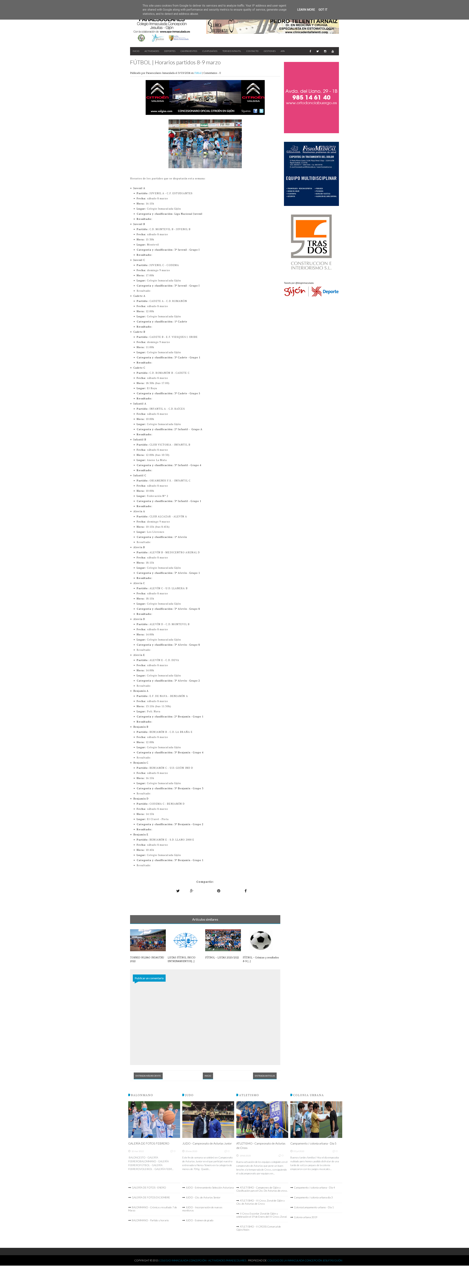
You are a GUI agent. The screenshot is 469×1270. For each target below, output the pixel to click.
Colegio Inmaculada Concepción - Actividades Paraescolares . (203, 1260)
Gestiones (270, 51)
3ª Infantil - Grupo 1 (187, 501)
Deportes (169, 51)
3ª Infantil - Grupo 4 (187, 465)
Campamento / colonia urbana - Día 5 (313, 1143)
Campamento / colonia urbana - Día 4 (314, 1187)
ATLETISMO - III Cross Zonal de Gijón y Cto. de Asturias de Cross (260, 1202)
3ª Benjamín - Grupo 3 (188, 788)
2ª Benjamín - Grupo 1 (188, 716)
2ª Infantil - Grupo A (188, 429)
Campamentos (188, 51)
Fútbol (198, 73)
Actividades (152, 51)
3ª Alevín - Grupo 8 (187, 608)
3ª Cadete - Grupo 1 (187, 357)
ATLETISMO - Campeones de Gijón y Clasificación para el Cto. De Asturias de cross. (262, 1189)
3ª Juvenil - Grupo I (187, 249)
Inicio (136, 51)
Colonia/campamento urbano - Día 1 (314, 1207)
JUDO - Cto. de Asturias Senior (203, 1197)
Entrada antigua (265, 1075)
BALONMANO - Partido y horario (150, 1220)
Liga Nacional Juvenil (188, 213)
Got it (323, 9)
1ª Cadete (180, 321)
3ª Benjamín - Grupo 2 (188, 824)
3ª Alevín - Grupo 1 (187, 573)
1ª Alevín (180, 537)
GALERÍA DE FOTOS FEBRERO (148, 1143)
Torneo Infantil (231, 51)
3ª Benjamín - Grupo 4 (188, 752)
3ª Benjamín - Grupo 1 (188, 860)
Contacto (252, 51)
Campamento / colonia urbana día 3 (313, 1197)
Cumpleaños (209, 51)
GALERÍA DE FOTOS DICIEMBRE (151, 1197)
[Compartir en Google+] (192, 891)
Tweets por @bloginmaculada (299, 283)
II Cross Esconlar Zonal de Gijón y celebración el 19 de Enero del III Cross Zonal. (261, 1215)
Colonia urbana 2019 (305, 1217)
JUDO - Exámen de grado (199, 1220)
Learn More (306, 9)
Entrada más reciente (148, 1075)
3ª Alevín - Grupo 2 (187, 680)
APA (283, 51)
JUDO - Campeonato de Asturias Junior (207, 1143)
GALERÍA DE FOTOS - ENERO (149, 1187)
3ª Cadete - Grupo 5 (187, 393)
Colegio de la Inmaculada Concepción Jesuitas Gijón (304, 1260)
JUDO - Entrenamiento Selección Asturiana (210, 1187)
